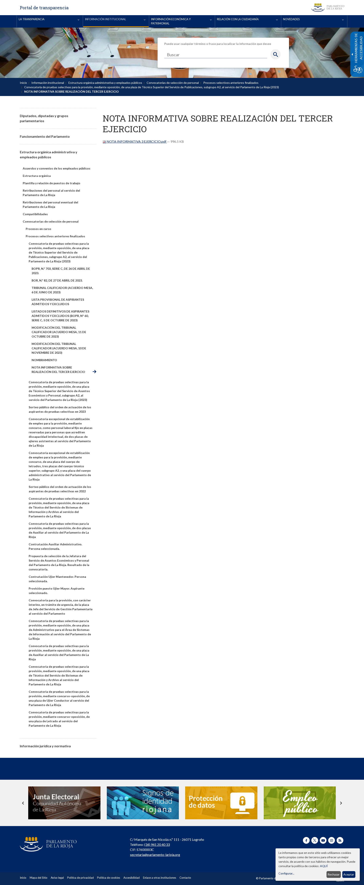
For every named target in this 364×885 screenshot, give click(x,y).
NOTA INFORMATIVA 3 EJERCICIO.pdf (136, 141)
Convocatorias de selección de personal (173, 82)
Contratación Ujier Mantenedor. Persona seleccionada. (57, 579)
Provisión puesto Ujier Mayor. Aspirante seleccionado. (56, 591)
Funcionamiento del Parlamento (45, 136)
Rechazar (334, 874)
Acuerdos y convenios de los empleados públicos (56, 168)
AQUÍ (324, 866)
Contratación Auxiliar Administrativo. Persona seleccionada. (55, 546)
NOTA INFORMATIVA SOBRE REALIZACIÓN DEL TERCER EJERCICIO (58, 370)
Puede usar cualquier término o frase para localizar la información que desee (217, 43)
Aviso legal (57, 877)
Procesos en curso (38, 229)
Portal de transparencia (44, 7)
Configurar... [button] (286, 873)
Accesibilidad (131, 877)
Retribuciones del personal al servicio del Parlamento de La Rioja (51, 193)
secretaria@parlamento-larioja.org (155, 855)
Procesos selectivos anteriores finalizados (230, 82)
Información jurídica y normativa (45, 746)
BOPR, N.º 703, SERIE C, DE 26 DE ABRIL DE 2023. (61, 271)
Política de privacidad (80, 877)
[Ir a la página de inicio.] (327, 7)
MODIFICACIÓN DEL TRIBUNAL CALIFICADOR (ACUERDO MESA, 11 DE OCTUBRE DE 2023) (59, 332)
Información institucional (47, 82)
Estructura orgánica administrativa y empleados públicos (105, 82)
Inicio (23, 82)
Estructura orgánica (37, 176)
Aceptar (348, 874)
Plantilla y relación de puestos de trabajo (51, 183)
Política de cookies (108, 877)
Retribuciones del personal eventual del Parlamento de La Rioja (50, 204)
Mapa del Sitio (38, 877)
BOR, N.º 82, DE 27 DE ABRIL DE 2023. (57, 280)
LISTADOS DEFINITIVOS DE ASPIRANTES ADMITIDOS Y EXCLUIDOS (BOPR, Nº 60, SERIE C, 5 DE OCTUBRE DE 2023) (60, 316)
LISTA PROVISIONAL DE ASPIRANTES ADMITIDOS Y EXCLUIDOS (58, 302)
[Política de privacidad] (221, 802)
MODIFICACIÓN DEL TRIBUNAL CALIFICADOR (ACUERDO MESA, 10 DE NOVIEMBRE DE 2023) (59, 348)
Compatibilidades (35, 214)
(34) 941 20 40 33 (157, 844)
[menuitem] (50, 21)
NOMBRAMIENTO (44, 360)
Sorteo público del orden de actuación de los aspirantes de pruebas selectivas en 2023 (60, 409)
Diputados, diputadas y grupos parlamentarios (44, 118)
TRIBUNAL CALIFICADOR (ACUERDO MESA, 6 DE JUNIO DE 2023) (62, 290)
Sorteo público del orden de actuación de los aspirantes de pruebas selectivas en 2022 (60, 489)
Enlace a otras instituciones (159, 877)
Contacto (185, 877)
